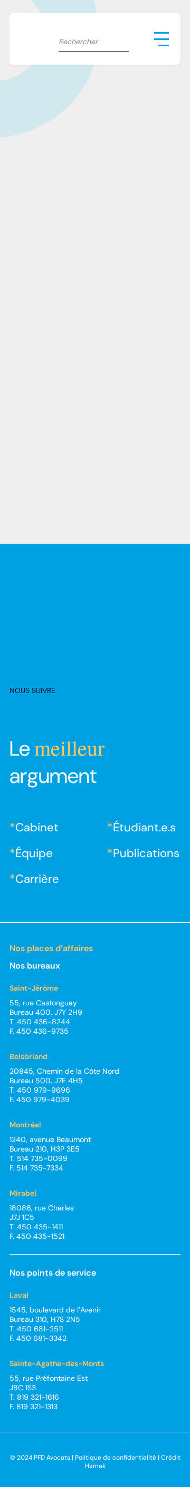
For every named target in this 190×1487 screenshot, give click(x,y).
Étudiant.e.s (144, 827)
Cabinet (37, 827)
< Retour (38, 78)
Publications (146, 853)
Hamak (95, 1466)
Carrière (37, 879)
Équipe (34, 853)
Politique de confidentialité (115, 1457)
